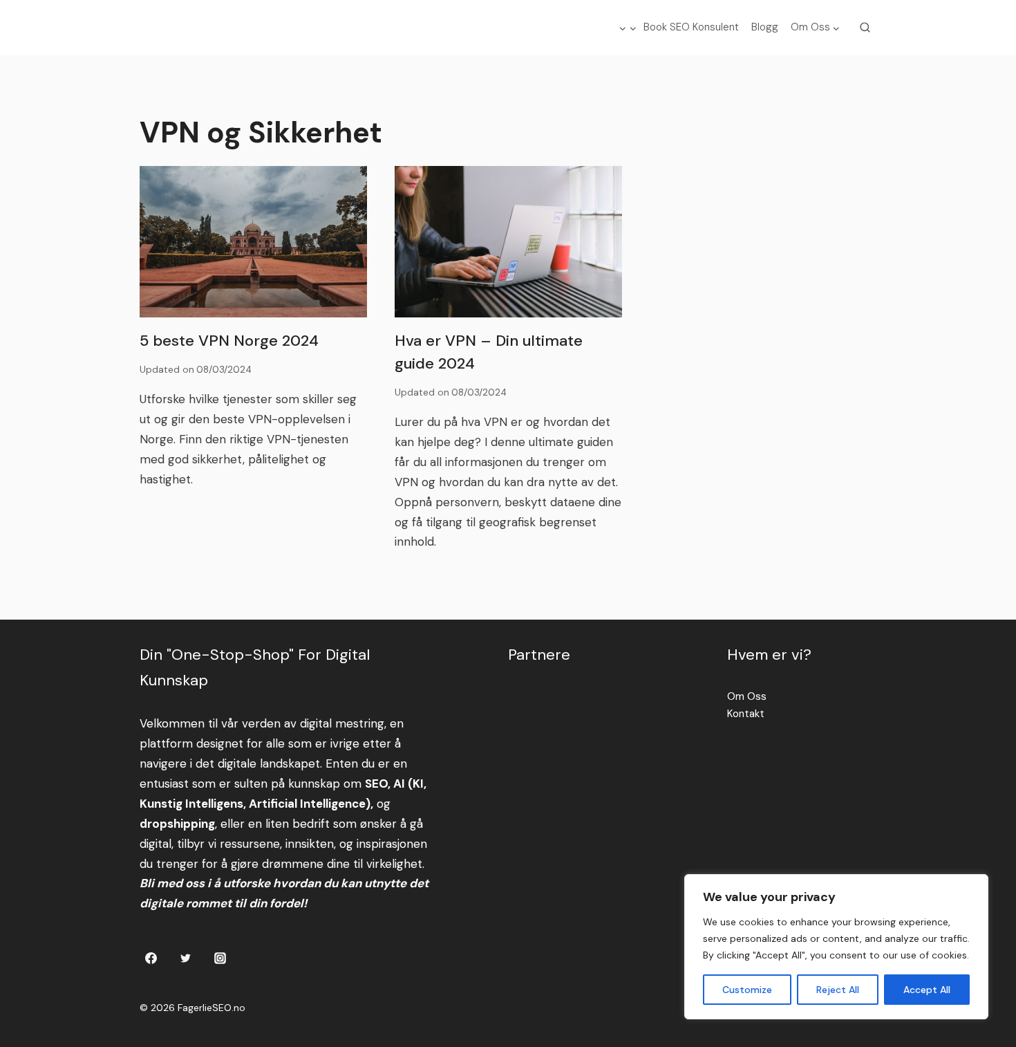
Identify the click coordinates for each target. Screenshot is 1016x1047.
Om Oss (746, 696)
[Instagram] (220, 958)
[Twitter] (185, 958)
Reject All (837, 989)
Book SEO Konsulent (691, 27)
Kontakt (745, 714)
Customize (747, 989)
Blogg (764, 27)
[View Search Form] (865, 27)
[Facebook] (151, 958)
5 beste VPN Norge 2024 (229, 341)
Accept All (926, 989)
